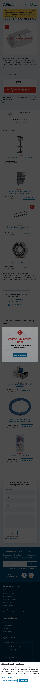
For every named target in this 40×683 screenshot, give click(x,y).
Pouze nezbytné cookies (9, 680)
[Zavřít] (35, 329)
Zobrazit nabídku (20, 355)
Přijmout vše (23, 680)
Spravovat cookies (6, 677)
